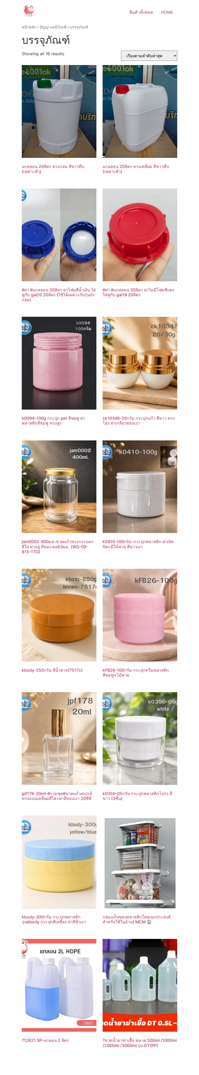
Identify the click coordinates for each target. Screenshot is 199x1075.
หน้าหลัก (29, 27)
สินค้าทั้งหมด (141, 12)
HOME (167, 12)
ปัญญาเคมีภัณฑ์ (53, 27)
